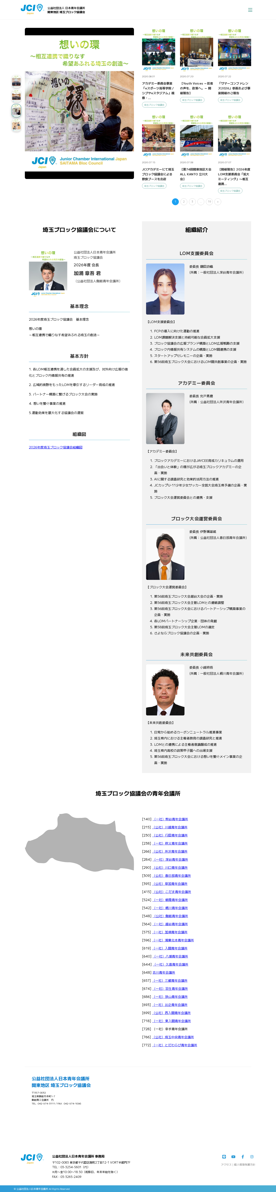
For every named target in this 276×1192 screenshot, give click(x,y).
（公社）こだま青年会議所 (171, 891)
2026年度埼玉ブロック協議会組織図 (55, 447)
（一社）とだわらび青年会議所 (174, 1044)
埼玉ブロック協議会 (154, 104)
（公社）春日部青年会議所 (171, 875)
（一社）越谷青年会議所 (170, 923)
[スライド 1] (16, 81)
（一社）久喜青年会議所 (170, 964)
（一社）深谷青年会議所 (170, 859)
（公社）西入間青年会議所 (171, 1012)
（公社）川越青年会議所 (170, 827)
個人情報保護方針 (244, 1164)
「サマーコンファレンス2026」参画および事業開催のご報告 (234, 88)
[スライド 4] (16, 125)
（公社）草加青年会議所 (170, 883)
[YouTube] (233, 1157)
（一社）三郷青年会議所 (170, 980)
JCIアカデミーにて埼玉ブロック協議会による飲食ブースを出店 (158, 174)
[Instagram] (252, 1157)
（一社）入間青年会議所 (170, 948)
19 (209, 201)
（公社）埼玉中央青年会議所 (173, 1036)
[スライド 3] (16, 110)
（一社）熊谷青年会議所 (170, 819)
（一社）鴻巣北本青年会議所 (173, 940)
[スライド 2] (16, 96)
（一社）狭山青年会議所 (170, 996)
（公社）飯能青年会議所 (170, 915)
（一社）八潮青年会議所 (170, 956)
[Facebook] (242, 1157)
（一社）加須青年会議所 (170, 932)
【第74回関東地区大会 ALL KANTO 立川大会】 (195, 174)
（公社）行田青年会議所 (170, 835)
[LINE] (224, 1157)
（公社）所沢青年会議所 (170, 851)
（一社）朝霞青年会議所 (170, 899)
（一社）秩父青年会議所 (170, 843)
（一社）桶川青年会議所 (170, 907)
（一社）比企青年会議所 (170, 1004)
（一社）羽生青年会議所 (170, 988)
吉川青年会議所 (164, 972)
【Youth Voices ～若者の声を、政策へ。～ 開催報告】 (196, 88)
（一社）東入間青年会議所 (171, 1020)
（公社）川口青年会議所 (170, 867)
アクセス (226, 1164)
